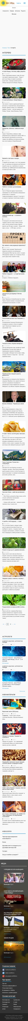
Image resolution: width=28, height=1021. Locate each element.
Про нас (4, 983)
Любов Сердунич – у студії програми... (13, 274)
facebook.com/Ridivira (10, 969)
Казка (4, 842)
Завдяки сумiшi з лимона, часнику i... (13, 578)
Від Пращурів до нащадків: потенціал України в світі (13, 913)
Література (5, 1006)
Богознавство (6, 1000)
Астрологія (6, 11)
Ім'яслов (17, 11)
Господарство (6, 1002)
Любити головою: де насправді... (12, 187)
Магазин (14, 14)
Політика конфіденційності (9, 985)
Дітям (3, 1009)
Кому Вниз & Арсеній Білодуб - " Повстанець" (14, 892)
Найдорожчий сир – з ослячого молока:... (11, 216)
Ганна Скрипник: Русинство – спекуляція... (11, 462)
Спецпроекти (16, 1009)
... (13, 80)
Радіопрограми (14, 927)
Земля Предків (9, 938)
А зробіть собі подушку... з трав (11, 521)
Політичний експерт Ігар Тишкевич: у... (13, 318)
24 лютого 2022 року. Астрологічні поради (12, 667)
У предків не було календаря (13, 869)
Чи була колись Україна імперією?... (13, 343)
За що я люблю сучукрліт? (10, 854)
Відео (11, 884)
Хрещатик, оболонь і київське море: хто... (13, 129)
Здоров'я (4, 1004)
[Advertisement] (14, 30)
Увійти (18, 3)
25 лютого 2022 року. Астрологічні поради (12, 642)
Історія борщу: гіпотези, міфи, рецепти (13, 71)
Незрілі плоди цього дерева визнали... (13, 550)
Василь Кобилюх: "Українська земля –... (13, 404)
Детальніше (5, 663)
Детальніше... (8, 887)
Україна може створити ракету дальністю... (11, 374)
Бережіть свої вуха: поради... (11, 158)
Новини (12, 11)
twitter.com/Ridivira (9, 973)
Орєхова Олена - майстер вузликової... (13, 492)
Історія (15, 1002)
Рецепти (23, 11)
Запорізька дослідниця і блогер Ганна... (12, 294)
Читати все (22, 691)
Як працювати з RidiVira (8, 990)
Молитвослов (17, 1006)
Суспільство (16, 1000)
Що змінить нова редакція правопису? (14, 245)
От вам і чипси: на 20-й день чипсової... (14, 433)
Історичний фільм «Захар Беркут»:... (13, 100)
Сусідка (4, 851)
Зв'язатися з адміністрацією (9, 992)
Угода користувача (7, 988)
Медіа (15, 1004)
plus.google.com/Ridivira (11, 976)
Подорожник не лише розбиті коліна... (13, 607)
